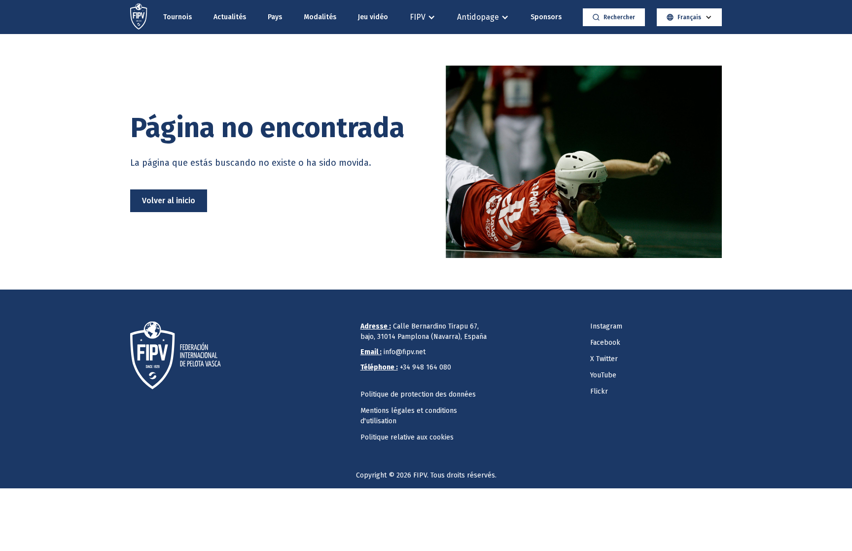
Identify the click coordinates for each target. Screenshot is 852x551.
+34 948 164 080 (405, 367)
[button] (422, 17)
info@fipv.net (393, 352)
